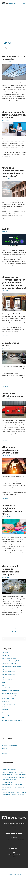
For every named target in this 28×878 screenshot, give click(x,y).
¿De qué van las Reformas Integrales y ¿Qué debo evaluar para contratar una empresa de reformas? (14, 282)
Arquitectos (5, 652)
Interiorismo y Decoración (9, 698)
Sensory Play (5, 715)
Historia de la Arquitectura (9, 693)
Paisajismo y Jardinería (8, 704)
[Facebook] (12, 828)
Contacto (4, 753)
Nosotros (4, 748)
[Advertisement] (14, 21)
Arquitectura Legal (7, 679)
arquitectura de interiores (9, 663)
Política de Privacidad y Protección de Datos (14, 839)
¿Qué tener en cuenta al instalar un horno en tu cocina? (14, 115)
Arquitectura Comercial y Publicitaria (12, 661)
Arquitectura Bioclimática (9, 658)
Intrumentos (5, 701)
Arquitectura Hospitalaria (9, 671)
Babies (4, 682)
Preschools (5, 709)
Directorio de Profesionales (9, 745)
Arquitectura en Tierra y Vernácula (11, 666)
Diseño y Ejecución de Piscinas (10, 690)
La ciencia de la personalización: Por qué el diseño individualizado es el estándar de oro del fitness (14, 795)
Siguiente (14, 631)
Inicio (3, 743)
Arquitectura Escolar (7, 669)
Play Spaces (5, 707)
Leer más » (5, 105)
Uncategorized (6, 723)
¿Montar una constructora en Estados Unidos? (11, 450)
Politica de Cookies (14, 841)
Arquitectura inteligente (8, 677)
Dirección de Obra (7, 688)
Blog (3, 685)
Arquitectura (5, 655)
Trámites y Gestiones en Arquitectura (12, 720)
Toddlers (4, 717)
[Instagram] (15, 828)
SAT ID (5, 229)
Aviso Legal (14, 837)
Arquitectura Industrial (8, 674)
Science (4, 712)
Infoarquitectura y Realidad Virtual (11, 696)
